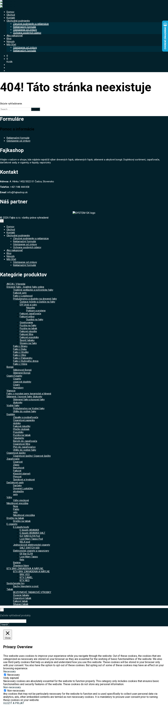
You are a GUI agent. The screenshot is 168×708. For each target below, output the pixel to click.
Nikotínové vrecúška (17, 503)
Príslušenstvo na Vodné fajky (28, 408)
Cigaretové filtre (21, 444)
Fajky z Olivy (19, 355)
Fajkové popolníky (29, 337)
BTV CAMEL (26, 577)
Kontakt (11, 17)
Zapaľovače (13, 458)
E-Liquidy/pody (21, 527)
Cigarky (17, 378)
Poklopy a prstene (36, 310)
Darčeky (17, 485)
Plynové (17, 476)
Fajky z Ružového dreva (25, 361)
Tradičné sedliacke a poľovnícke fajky (33, 289)
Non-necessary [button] (12, 687)
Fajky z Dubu (20, 349)
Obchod (11, 14)
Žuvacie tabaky (21, 595)
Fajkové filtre (26, 334)
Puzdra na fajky (28, 325)
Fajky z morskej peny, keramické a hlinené (29, 393)
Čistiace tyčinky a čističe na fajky (37, 301)
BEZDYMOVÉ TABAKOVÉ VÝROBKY (32, 592)
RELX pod (25, 541)
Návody (11, 41)
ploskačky (18, 491)
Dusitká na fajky (34, 319)
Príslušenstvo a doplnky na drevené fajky (35, 298)
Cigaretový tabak (22, 598)
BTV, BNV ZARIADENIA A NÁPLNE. (25, 568)
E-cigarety (12, 524)
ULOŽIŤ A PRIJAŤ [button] (13, 703)
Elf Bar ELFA (26, 553)
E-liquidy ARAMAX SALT (32, 532)
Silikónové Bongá (22, 369)
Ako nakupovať (15, 35)
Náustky (30, 307)
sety (15, 494)
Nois (15, 506)
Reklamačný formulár (24, 26)
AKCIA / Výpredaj (16, 283)
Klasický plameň (21, 473)
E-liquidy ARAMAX (29, 529)
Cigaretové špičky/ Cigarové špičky (32, 455)
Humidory (18, 387)
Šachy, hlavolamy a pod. (26, 586)
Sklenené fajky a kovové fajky (29, 399)
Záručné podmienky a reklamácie (31, 23)
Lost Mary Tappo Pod (31, 538)
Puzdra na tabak (28, 328)
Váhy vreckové (21, 500)
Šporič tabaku (27, 340)
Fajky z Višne (20, 363)
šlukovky (17, 402)
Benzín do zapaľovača (25, 441)
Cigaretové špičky (16, 452)
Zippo (16, 464)
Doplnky (11, 414)
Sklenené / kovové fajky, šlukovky (24, 396)
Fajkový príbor (27, 316)
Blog (9, 38)
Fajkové (17, 470)
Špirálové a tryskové (24, 479)
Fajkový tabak (20, 601)
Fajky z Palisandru (22, 358)
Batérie (17, 562)
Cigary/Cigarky (14, 375)
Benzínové (18, 467)
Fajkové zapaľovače (30, 313)
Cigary (16, 384)
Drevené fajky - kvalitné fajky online (25, 286)
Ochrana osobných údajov (27, 32)
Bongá (10, 366)
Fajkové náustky (28, 331)
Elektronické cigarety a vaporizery (31, 550)
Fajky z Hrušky (21, 352)
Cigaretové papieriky (24, 420)
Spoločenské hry (15, 583)
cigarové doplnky (22, 381)
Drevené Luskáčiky (23, 488)
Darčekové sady (15, 482)
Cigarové (18, 461)
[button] (7, 55)
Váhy (9, 497)
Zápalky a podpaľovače (25, 417)
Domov (10, 11)
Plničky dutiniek (21, 429)
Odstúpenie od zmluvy (25, 29)
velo (15, 512)
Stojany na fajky (28, 343)
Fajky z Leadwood (22, 295)
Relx (22, 559)
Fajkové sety (20, 292)
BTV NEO (25, 580)
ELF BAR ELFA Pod (30, 535)
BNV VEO (25, 574)
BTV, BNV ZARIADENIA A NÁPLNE (31, 571)
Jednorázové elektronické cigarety (31, 544)
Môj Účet (11, 44)
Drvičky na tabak (15, 518)
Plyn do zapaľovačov (24, 446)
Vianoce (11, 390)
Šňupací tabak (20, 604)
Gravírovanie (26, 322)
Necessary (13, 674)
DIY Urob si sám (28, 304)
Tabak (10, 589)
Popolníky (18, 432)
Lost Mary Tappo (29, 556)
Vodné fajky (13, 405)
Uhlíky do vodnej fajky (24, 411)
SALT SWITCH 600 (30, 547)
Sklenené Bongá (21, 372)
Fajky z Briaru (20, 346)
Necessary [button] (9, 671)
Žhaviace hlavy (21, 565)
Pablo (16, 509)
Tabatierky (18, 438)
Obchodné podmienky (18, 20)
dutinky (17, 423)
